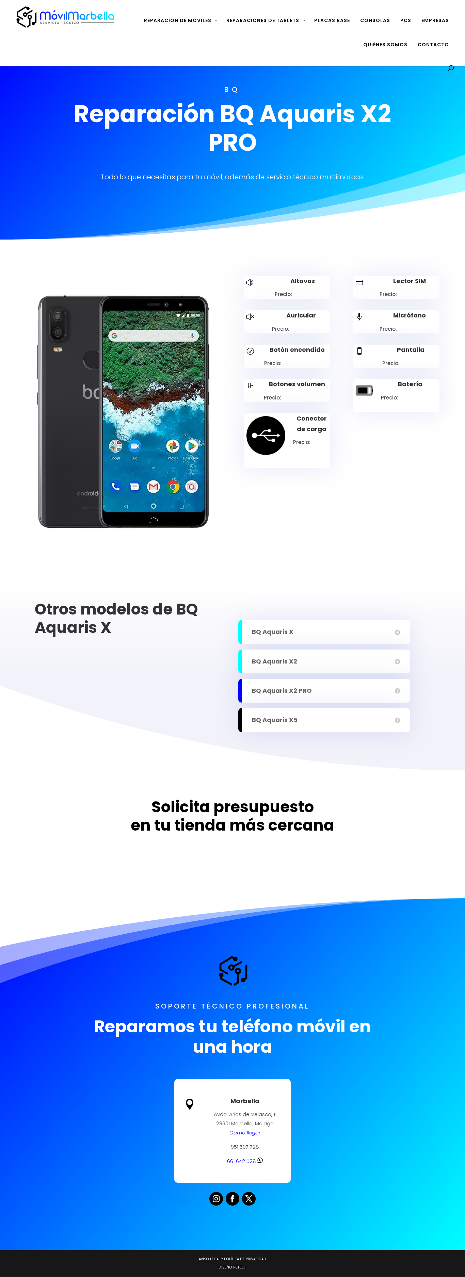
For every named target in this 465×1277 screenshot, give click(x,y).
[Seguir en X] (249, 1199)
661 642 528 (242, 1161)
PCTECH (239, 1267)
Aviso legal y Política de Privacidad (232, 1259)
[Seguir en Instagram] (216, 1199)
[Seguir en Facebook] (232, 1199)
